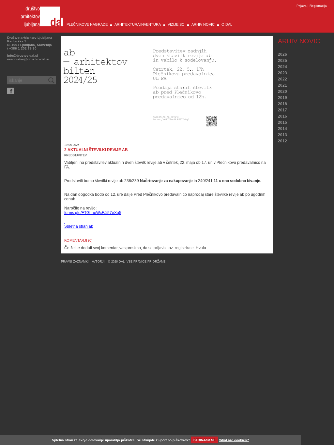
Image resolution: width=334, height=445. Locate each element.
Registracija (318, 5)
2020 (282, 91)
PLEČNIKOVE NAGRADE (87, 24)
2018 (282, 104)
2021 (282, 85)
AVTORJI (98, 261)
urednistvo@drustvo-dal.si (28, 59)
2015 (282, 122)
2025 (282, 60)
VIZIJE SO (176, 24)
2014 (282, 128)
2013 (282, 135)
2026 (282, 54)
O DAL (226, 24)
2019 (282, 97)
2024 (282, 67)
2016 (282, 116)
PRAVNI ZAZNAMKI (75, 261)
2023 (282, 73)
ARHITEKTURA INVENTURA (137, 24)
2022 (282, 79)
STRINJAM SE (204, 440)
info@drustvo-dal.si (22, 55)
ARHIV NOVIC (203, 24)
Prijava (301, 5)
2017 (282, 110)
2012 (282, 141)
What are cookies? (234, 440)
